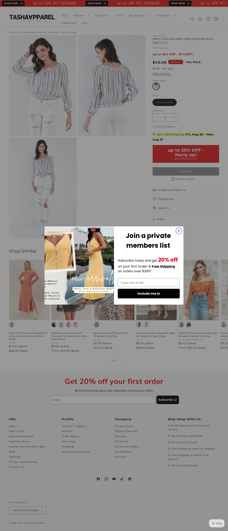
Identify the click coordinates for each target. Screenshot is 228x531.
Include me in (149, 293)
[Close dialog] (179, 231)
